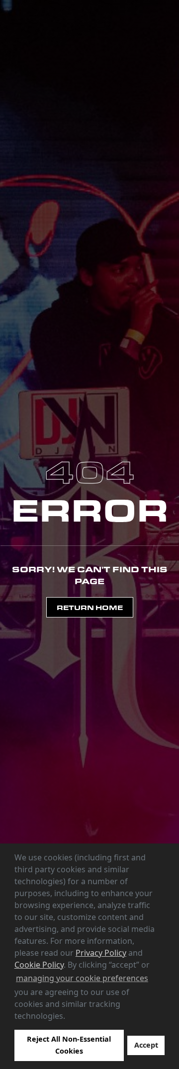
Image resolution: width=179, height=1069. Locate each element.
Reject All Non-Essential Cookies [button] (69, 1045)
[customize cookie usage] (74, 1018)
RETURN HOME (90, 607)
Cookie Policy (39, 964)
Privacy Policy (101, 952)
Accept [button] (146, 1045)
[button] (68, 1016)
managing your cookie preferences (82, 978)
